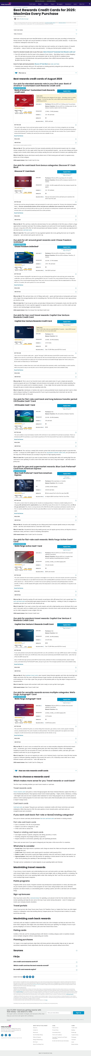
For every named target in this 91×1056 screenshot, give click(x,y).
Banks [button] (40, 5)
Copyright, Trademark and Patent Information (59, 1038)
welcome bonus (35, 898)
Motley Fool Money (17, 7)
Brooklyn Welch (19, 991)
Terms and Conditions (57, 1034)
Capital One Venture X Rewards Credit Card (34, 624)
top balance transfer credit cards (56, 452)
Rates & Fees (66, 175)
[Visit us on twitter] (6, 1036)
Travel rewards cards (19, 792)
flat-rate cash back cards (47, 818)
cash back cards (27, 230)
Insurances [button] (68, 5)
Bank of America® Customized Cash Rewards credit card (35, 91)
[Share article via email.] (33, 977)
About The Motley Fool (38, 1044)
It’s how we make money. (50, 22)
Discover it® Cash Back (25, 171)
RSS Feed (35, 1042)
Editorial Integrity (37, 1037)
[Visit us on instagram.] (10, 1036)
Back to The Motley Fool (45, 1053)
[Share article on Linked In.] (30, 977)
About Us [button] (81, 5)
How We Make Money (38, 1034)
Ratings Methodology (38, 1039)
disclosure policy (69, 994)
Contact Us (35, 1030)
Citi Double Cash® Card (25, 405)
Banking (73, 1030)
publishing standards (36, 984)
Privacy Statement (76, 1019)
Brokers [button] (46, 5)
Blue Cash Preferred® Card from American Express (33, 474)
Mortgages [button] (60, 5)
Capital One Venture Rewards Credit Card (33, 321)
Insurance (74, 1039)
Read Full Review (18, 136)
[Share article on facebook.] (24, 977)
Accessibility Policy (56, 1032)
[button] (45, 30)
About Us (35, 1027)
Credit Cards (25, 7)
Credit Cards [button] (32, 5)
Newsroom (35, 1032)
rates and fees (55, 64)
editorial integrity (62, 22)
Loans (73, 1042)
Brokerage (74, 1032)
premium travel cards (32, 675)
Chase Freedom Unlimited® (27, 246)
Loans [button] (76, 5)
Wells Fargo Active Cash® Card (28, 546)
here (46, 999)
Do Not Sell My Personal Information (60, 1040)
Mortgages (74, 1037)
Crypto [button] (53, 5)
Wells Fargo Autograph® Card (28, 699)
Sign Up (78, 1013)
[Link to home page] (6, 4)
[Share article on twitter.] (27, 977)
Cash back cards (18, 807)
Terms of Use (55, 1027)
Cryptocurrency (75, 1034)
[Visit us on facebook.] (3, 1036)
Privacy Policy (55, 1030)
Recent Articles (75, 1044)
